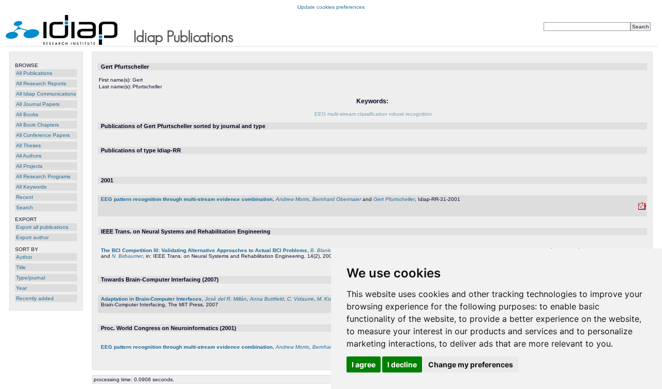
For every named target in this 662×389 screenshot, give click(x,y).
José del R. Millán (226, 299)
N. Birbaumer (127, 256)
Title (21, 267)
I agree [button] (363, 364)
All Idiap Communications (46, 94)
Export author (32, 237)
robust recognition (410, 114)
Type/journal (30, 278)
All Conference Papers (43, 135)
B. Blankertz (324, 250)
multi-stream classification (357, 114)
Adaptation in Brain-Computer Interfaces (151, 299)
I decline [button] (402, 364)
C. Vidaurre (300, 299)
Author (24, 257)
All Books (27, 114)
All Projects (29, 166)
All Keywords (31, 187)
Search (24, 207)
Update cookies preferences (331, 7)
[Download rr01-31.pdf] (642, 208)
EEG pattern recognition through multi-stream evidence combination (187, 199)
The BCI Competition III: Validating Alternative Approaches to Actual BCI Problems (204, 250)
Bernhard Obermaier (336, 199)
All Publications (34, 73)
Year (21, 288)
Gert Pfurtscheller (394, 199)
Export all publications (42, 227)
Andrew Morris (292, 199)
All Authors (28, 156)
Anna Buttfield (267, 299)
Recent (24, 197)
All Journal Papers (37, 104)
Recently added (35, 298)
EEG (320, 114)
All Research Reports (41, 83)
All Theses (28, 145)
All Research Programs (43, 176)
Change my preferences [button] (470, 364)
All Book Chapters (37, 125)
